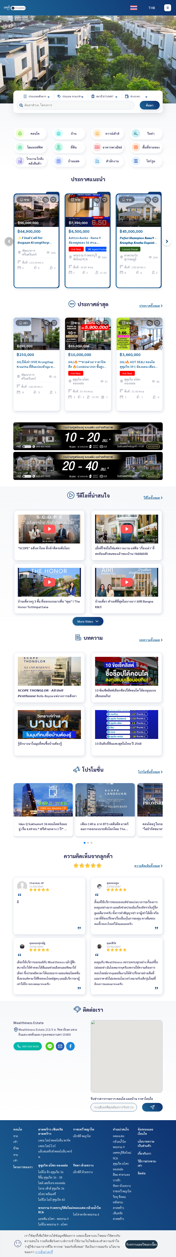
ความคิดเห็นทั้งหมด (147, 866)
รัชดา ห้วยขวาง (83, 1165)
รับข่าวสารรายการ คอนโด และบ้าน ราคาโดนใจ (122, 1099)
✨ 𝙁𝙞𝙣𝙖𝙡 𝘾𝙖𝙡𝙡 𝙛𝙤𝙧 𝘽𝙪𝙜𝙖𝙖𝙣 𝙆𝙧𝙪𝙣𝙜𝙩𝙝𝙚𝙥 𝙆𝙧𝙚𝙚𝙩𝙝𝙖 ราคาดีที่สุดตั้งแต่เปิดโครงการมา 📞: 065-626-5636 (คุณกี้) (36, 240)
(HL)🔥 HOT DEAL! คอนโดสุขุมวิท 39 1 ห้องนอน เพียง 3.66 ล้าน (137, 364)
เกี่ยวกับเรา (144, 1153)
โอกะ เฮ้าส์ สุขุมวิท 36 (51, 1188)
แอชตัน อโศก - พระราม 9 (53, 1219)
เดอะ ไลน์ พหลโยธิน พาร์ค (54, 1140)
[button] (169, 59)
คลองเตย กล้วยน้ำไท (87, 1208)
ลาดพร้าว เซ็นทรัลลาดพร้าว (118, 1213)
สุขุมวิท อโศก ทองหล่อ (53, 1165)
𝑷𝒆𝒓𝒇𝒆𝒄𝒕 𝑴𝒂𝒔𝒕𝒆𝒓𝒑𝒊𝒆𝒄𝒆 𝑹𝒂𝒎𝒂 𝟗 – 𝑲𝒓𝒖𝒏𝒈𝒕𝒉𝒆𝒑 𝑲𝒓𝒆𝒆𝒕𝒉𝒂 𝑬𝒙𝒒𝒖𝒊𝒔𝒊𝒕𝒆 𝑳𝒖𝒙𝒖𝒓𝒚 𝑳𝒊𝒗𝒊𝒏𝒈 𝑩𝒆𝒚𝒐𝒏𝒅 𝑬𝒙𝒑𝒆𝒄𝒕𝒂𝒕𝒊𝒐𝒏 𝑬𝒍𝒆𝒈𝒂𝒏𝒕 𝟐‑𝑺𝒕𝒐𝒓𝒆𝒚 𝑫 (138, 240)
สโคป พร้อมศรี (47, 1194)
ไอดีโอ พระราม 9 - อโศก (53, 1224)
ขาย (15, 1136)
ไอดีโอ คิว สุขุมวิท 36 (51, 1172)
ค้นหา (149, 105)
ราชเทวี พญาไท (83, 1129)
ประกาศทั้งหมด (149, 306)
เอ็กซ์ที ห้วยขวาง (83, 1172)
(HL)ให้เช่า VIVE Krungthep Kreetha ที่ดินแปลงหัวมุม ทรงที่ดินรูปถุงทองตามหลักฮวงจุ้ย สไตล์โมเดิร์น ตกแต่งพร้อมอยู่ (36, 364)
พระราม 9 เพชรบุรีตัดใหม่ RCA (122, 1152)
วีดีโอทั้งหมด (152, 498)
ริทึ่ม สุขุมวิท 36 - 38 (50, 1177)
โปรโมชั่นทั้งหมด (149, 772)
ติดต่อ (142, 1173)
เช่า (15, 1141)
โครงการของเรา (23, 1167)
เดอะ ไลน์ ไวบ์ (47, 1146)
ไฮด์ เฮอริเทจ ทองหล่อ (51, 1183)
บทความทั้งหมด (149, 640)
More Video (85, 621)
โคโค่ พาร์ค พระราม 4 (86, 1214)
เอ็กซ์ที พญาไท (82, 1136)
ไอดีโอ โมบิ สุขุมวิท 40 (51, 1199)
